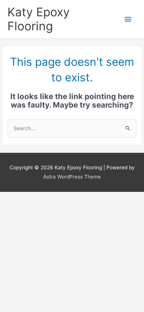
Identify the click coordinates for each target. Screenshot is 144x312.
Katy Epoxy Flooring (38, 19)
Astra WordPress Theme (72, 177)
